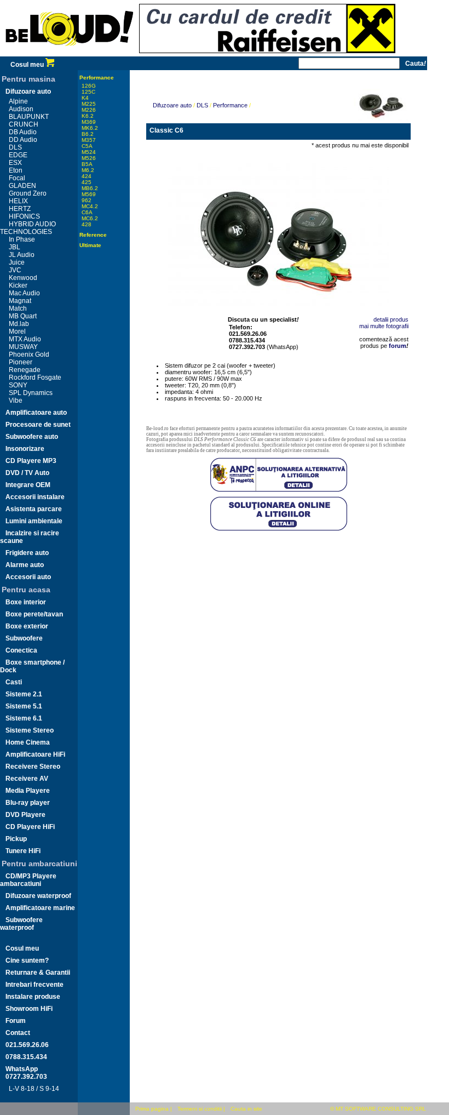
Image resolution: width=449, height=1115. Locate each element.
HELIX (18, 201)
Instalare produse (32, 996)
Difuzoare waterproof (38, 896)
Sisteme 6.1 (23, 718)
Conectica (21, 650)
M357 (89, 140)
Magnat (20, 301)
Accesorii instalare (35, 497)
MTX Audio (25, 339)
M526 (89, 158)
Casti (13, 682)
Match (18, 308)
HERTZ (20, 209)
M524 (89, 152)
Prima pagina (152, 1109)
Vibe (15, 400)
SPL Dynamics (31, 393)
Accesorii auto (28, 577)
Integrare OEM (27, 485)
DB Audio (23, 132)
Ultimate (90, 245)
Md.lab (19, 324)
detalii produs (390, 319)
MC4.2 (90, 206)
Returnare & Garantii (37, 972)
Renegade (25, 370)
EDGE (18, 155)
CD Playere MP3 (30, 461)
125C (88, 92)
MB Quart (23, 316)
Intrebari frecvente (34, 984)
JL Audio (21, 255)
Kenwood (23, 278)
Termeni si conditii (199, 1109)
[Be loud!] (69, 54)
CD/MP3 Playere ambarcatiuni (28, 880)
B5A (87, 164)
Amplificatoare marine (40, 908)
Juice (17, 262)
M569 (89, 194)
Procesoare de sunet (38, 424)
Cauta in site (246, 1109)
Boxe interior (25, 602)
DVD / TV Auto (27, 473)
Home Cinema (27, 742)
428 (86, 224)
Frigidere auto (27, 553)
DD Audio (23, 140)
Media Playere (27, 790)
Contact (17, 1033)
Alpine (18, 101)
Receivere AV (26, 778)
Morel (17, 331)
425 (86, 182)
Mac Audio (24, 293)
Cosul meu (27, 64)
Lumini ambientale (33, 521)
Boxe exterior (26, 626)
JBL (14, 247)
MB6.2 (90, 188)
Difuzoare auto (28, 91)
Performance (96, 78)
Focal (17, 178)
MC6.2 (90, 218)
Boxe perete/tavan (34, 614)
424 (86, 176)
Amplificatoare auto (36, 412)
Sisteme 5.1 (23, 706)
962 (86, 200)
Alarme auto (24, 565)
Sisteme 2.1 (23, 694)
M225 (89, 104)
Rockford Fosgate (35, 377)
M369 (89, 122)
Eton (15, 170)
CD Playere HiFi (30, 827)
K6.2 (88, 116)
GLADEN (22, 186)
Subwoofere (24, 638)
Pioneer (20, 362)
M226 (89, 110)
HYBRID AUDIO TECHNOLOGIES (28, 228)
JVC (15, 270)
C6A (87, 212)
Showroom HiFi (29, 1009)
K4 (85, 98)
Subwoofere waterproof (21, 923)
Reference (93, 235)
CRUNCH (23, 124)
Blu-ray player (27, 803)
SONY (18, 385)
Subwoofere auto (31, 437)
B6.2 (88, 134)
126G (89, 86)
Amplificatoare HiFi (35, 754)
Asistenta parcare (33, 509)
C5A (87, 146)
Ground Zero (28, 193)
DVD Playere (25, 815)
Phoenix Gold (29, 354)
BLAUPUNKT (29, 117)
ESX (15, 163)
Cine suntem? (27, 960)
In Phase (22, 239)
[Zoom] (278, 230)
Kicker (18, 285)
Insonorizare (24, 449)
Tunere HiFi (23, 851)
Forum (15, 1021)
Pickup (16, 839)
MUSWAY (23, 347)
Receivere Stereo (32, 766)
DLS (15, 147)
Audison (21, 109)
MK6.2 (90, 128)
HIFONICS (24, 216)
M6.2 (88, 170)
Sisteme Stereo (29, 730)
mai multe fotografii (383, 326)
